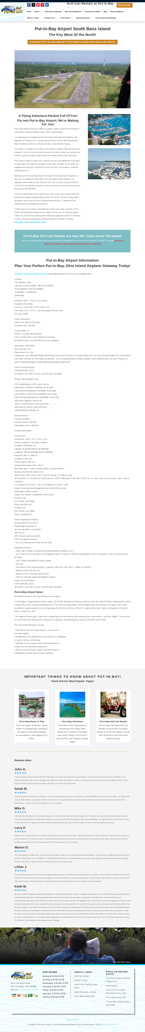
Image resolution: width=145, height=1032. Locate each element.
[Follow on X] (33, 5)
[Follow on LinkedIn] (47, 5)
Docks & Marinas (117, 11)
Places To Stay (33, 18)
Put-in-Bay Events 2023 (84, 996)
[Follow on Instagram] (38, 5)
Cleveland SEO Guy (109, 1024)
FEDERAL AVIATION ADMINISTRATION (31, 274)
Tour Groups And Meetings (105, 18)
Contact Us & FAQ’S (92, 11)
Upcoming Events (83, 18)
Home (29, 11)
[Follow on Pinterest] (42, 5)
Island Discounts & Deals (85, 992)
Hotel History (111, 986)
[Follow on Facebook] (29, 5)
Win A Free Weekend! (73, 11)
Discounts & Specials (53, 11)
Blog (105, 11)
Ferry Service (65, 18)
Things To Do (49, 18)
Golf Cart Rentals (81, 976)
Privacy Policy (72, 1019)
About (37, 11)
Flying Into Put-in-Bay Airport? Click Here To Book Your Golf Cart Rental (73, 42)
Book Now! (124, 5)
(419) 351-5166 (29, 990)
